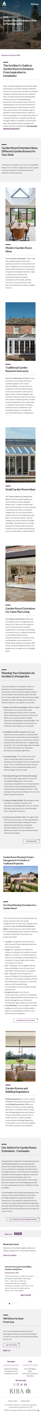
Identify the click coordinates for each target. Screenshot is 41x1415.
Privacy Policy (13, 1401)
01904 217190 (30, 1365)
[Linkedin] (18, 1384)
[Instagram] (14, 1384)
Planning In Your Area (25, 1020)
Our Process (31, 841)
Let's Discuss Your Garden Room (23, 1219)
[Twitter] (21, 1384)
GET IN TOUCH (11, 1345)
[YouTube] (25, 1384)
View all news (10, 1255)
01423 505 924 (11, 1365)
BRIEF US (6, 1350)
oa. (38, 1410)
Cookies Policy (25, 1401)
